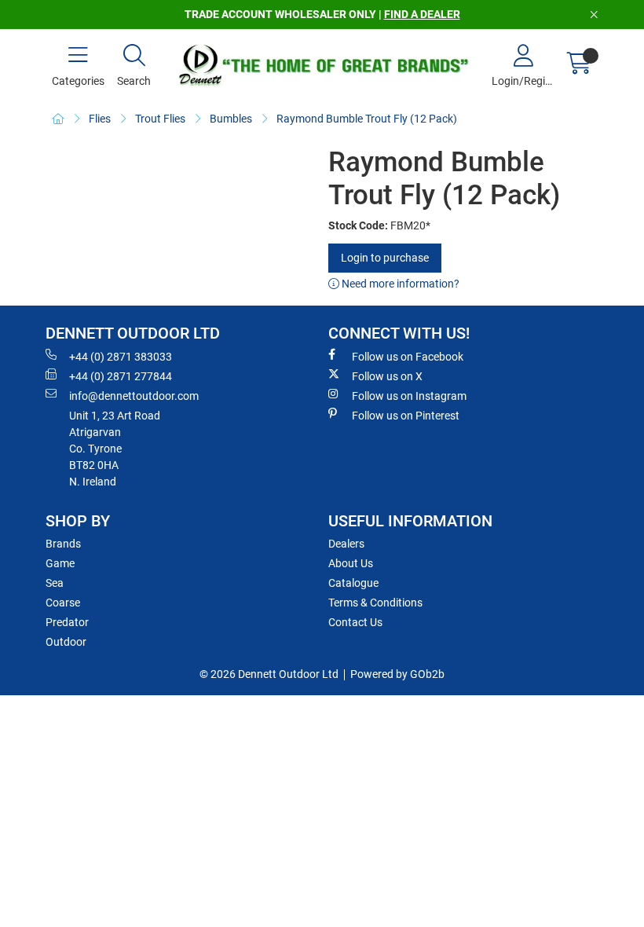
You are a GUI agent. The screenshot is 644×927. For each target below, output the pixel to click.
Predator (67, 622)
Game (60, 563)
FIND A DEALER (422, 14)
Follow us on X (387, 376)
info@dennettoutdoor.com (134, 396)
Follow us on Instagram (409, 396)
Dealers (346, 543)
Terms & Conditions (375, 602)
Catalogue (353, 583)
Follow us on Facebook (407, 356)
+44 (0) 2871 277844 (120, 376)
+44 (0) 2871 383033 (120, 356)
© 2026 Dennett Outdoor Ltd (268, 674)
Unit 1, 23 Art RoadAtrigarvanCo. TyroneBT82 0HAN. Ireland (114, 448)
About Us (350, 563)
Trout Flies (160, 118)
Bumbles (231, 118)
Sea (55, 583)
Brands (63, 543)
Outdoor (66, 642)
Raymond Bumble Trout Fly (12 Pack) (366, 118)
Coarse (63, 602)
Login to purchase (385, 257)
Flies (100, 118)
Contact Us (355, 622)
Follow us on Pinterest (405, 415)
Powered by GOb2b (397, 674)
